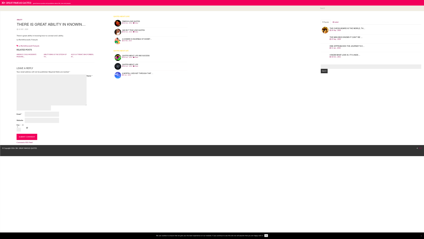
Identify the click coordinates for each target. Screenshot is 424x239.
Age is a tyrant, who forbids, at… (82, 56)
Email (19, 114)
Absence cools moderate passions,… (26, 56)
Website (20, 120)
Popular (326, 22)
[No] (421, 236)
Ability (19, 20)
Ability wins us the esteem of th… (55, 56)
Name (89, 76)
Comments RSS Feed (25, 142)
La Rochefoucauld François (29, 46)
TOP (420, 148)
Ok (266, 235)
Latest (336, 22)
